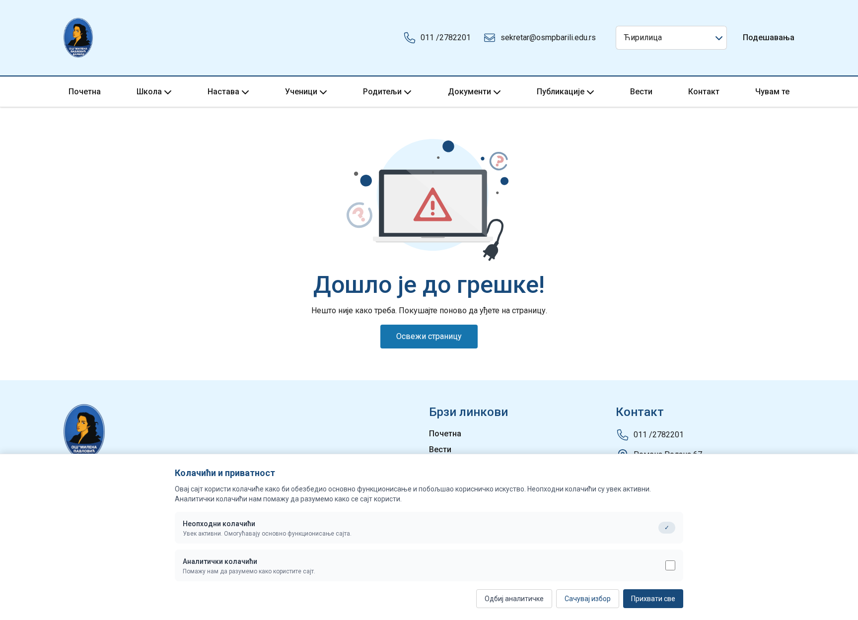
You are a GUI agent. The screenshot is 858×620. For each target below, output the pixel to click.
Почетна (85, 91)
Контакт (703, 91)
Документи (469, 91)
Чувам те (772, 91)
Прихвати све (653, 599)
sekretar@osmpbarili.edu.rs (548, 37)
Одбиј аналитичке (514, 599)
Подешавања (768, 37)
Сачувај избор (588, 599)
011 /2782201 (446, 37)
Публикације (560, 91)
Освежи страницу (429, 336)
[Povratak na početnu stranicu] (78, 38)
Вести (641, 91)
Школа (149, 91)
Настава (223, 91)
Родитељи (382, 91)
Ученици (301, 91)
